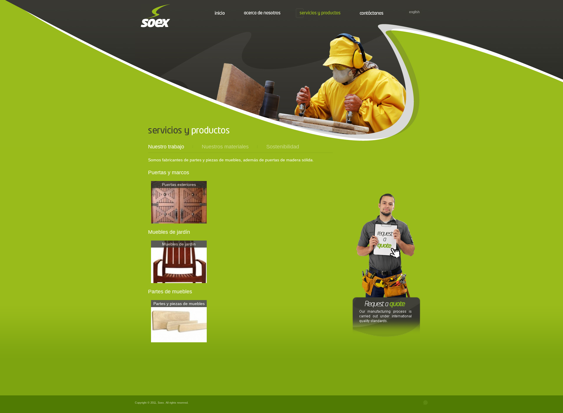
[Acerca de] (262, 13)
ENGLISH (414, 12)
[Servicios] (320, 13)
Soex (155, 15)
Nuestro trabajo (166, 147)
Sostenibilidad (282, 147)
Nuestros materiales (225, 147)
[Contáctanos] (371, 13)
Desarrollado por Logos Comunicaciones (418, 402)
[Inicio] (220, 13)
